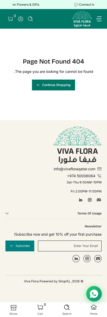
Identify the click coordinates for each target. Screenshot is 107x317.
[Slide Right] (9, 4)
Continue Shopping (56, 85)
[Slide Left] (98, 4)
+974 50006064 (81, 176)
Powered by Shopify (54, 281)
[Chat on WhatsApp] (94, 293)
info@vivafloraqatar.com (74, 169)
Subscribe (23, 246)
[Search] (30, 19)
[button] (30, 19)
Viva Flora (31, 281)
